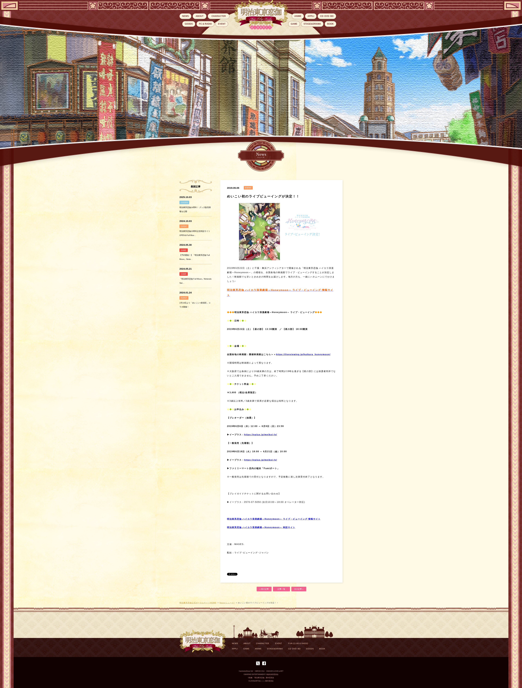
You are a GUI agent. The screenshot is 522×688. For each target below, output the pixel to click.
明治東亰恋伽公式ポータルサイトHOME (197, 603)
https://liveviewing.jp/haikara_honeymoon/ (303, 354)
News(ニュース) (227, 603)
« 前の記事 (264, 589)
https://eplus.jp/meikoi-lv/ (260, 434)
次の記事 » (298, 589)
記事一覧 (281, 589)
